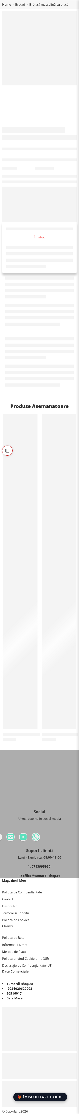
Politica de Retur (14, 938)
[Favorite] (33, 418)
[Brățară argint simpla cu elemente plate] (20, 571)
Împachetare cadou (40, 1097)
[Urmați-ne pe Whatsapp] (44, 838)
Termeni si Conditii (15, 913)
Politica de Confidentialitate (22, 892)
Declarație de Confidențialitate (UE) (27, 966)
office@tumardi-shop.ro (41, 876)
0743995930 (41, 866)
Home (6, 5)
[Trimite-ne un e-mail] (19, 838)
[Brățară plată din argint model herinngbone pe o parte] (59, 571)
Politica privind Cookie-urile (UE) (25, 959)
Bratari (20, 5)
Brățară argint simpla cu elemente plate (35, 734)
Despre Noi (10, 906)
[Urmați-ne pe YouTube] (31, 838)
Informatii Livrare (14, 945)
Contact (7, 899)
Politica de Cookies (15, 920)
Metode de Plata (14, 952)
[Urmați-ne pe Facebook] (6, 838)
